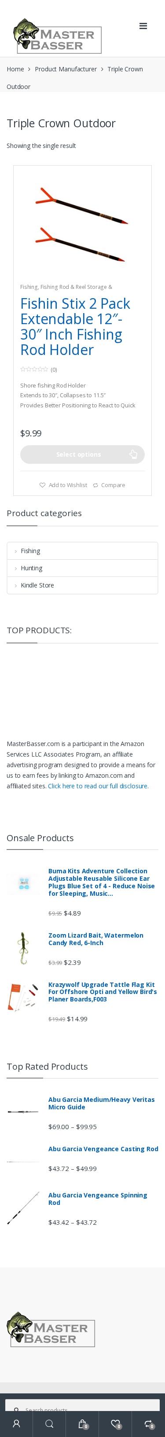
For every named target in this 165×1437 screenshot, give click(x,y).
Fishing (29, 287)
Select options (78, 454)
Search (49, 1424)
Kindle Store (37, 585)
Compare (113, 485)
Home (15, 69)
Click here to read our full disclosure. (98, 786)
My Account (16, 1424)
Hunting (31, 568)
